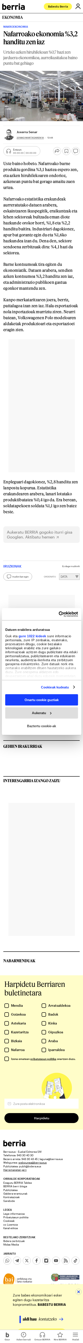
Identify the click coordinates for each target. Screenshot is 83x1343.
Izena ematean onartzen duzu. (43, 1058)
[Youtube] (56, 1260)
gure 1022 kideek (32, 636)
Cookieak (9, 1220)
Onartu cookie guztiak (42, 700)
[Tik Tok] (75, 1260)
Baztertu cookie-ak (41, 726)
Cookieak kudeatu (55, 687)
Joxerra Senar (27, 132)
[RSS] (65, 1260)
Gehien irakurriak (22, 746)
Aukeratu (39, 713)
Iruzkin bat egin (20, 576)
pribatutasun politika (43, 1058)
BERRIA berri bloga (15, 1186)
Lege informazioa (14, 1213)
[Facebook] (36, 1260)
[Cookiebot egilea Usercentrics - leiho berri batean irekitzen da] (59, 614)
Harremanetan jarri (15, 1169)
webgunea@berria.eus (32, 1162)
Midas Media (11, 1244)
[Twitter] (27, 1260)
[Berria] (14, 1145)
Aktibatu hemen (40, 537)
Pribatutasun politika (15, 1217)
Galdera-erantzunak (15, 1193)
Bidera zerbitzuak (14, 1240)
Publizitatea (10, 1189)
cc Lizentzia (10, 1224)
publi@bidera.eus (30, 1166)
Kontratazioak (11, 1197)
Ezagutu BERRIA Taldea (17, 1182)
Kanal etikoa (10, 1228)
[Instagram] (46, 1260)
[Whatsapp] (7, 1260)
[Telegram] (17, 1260)
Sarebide (9, 1200)
